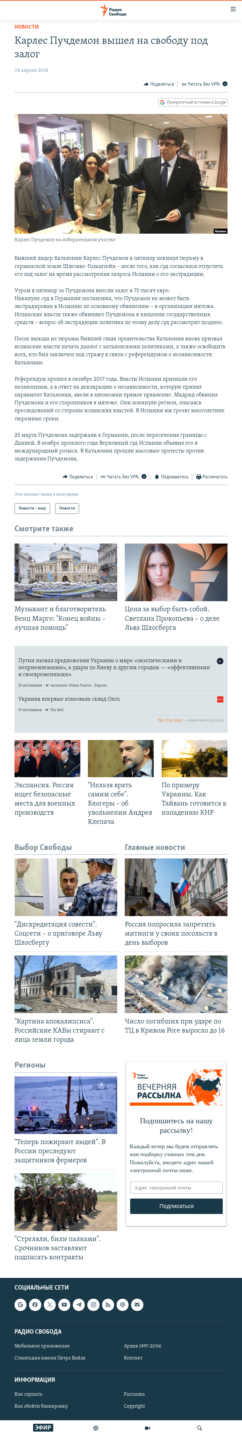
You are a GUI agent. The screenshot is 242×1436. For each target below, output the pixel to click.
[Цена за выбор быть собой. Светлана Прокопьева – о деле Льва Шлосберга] (176, 572)
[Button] (159, 84)
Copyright (134, 1406)
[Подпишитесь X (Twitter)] (50, 1305)
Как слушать (28, 1394)
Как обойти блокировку (41, 1406)
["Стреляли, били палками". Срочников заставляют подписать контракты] (65, 1202)
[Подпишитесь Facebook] (35, 1305)
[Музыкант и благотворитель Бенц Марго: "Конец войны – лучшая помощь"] (65, 572)
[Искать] (199, 1428)
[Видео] (147, 1428)
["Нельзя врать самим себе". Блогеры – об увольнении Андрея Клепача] (121, 758)
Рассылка (134, 1394)
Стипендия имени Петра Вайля (49, 1358)
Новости (26, 27)
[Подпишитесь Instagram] (93, 1305)
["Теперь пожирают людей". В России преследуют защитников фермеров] (65, 1105)
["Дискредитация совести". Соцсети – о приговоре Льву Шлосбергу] (65, 887)
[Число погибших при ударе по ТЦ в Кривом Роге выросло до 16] (176, 984)
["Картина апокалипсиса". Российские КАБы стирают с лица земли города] (65, 984)
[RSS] (108, 1305)
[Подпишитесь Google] (20, 1305)
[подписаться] (137, 1305)
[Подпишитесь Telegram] (79, 1305)
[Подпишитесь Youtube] (64, 1305)
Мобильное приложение (42, 1346)
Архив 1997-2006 (142, 1346)
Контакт (133, 1358)
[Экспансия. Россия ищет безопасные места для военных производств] (47, 758)
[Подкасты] (123, 1305)
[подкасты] (95, 1428)
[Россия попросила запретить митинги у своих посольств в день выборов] (176, 887)
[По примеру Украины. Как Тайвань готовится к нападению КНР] (195, 758)
